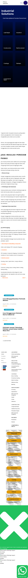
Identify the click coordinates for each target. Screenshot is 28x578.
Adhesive (13, 401)
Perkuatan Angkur (15, 410)
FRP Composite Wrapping (14, 438)
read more (5, 306)
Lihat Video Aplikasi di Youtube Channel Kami (14, 18)
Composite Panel (15, 406)
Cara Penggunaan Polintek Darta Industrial (12, 314)
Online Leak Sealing (15, 354)
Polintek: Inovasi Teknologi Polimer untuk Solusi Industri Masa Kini (13, 329)
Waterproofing (14, 382)
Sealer (12, 397)
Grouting (13, 389)
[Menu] (25, 3)
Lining (12, 399)
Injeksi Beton (14, 391)
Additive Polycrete (15, 408)
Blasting (13, 384)
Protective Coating (15, 378)
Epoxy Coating (14, 376)
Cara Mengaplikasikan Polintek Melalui (14, 299)
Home (2, 354)
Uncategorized (9, 295)
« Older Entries (7, 340)
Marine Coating (14, 380)
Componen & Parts (15, 426)
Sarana (13, 421)
